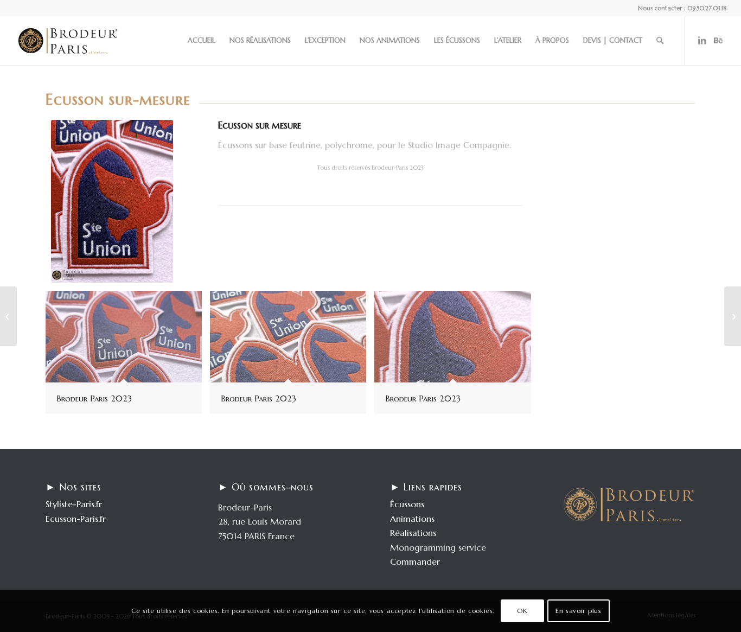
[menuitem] (201, 40)
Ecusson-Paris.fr (76, 518)
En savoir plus (578, 611)
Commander (415, 561)
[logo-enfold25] (68, 40)
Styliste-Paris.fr (74, 504)
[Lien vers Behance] (718, 40)
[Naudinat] (732, 316)
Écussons (407, 504)
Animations (412, 518)
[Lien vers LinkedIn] (702, 40)
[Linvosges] (8, 316)
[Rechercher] (659, 40)
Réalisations (413, 532)
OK (522, 611)
